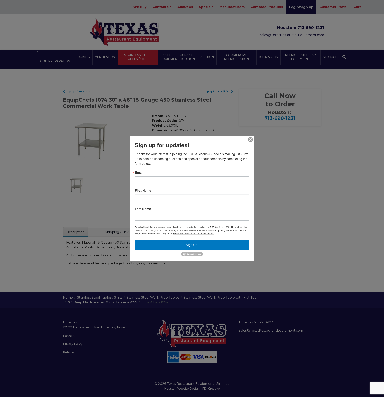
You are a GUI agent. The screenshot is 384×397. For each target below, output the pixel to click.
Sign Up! (192, 244)
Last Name (143, 208)
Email (139, 172)
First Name (143, 190)
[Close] (250, 139)
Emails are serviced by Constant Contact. (193, 233)
